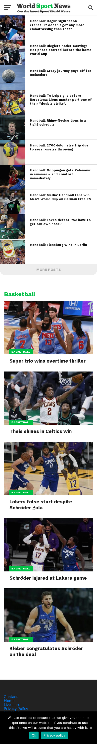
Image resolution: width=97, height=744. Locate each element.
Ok (34, 735)
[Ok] (90, 727)
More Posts (48, 270)
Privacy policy (54, 735)
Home (9, 700)
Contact (11, 696)
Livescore (12, 704)
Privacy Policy (16, 708)
